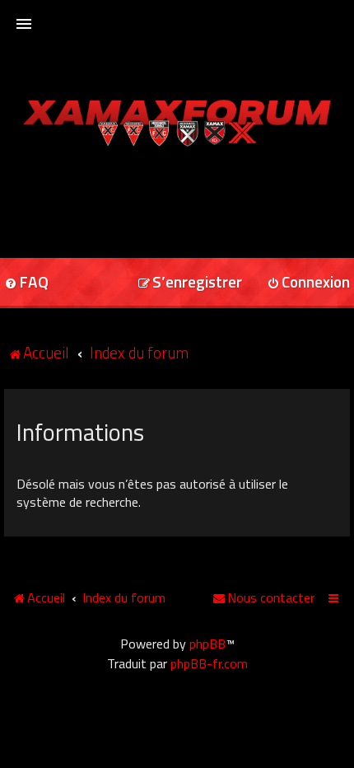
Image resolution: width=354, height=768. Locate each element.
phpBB (207, 643)
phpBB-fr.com (209, 663)
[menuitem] (189, 283)
